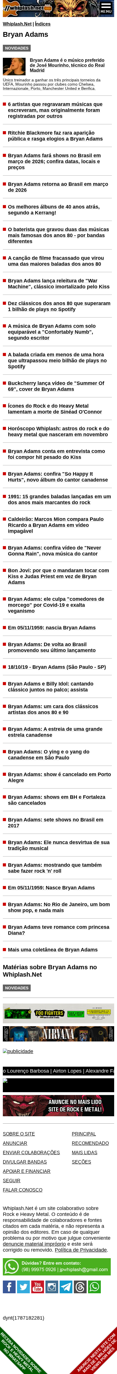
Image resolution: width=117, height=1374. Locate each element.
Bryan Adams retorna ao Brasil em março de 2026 (58, 187)
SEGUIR (11, 1180)
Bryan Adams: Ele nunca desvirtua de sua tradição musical (59, 845)
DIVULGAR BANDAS (25, 1161)
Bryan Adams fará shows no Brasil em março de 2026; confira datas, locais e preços (54, 161)
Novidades (16, 48)
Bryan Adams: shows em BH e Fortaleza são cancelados (56, 800)
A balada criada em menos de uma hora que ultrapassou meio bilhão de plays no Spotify (57, 360)
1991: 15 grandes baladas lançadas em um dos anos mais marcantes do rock (59, 499)
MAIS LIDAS (84, 1152)
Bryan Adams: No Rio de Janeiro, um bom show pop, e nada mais (59, 907)
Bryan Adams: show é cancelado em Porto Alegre (59, 777)
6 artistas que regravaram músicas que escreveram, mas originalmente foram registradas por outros (55, 110)
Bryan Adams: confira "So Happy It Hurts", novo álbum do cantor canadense (58, 477)
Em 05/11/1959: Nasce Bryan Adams (51, 888)
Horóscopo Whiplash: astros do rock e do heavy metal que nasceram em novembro (58, 431)
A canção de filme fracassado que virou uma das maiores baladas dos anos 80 (56, 261)
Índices (43, 23)
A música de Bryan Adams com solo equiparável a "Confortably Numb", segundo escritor (52, 332)
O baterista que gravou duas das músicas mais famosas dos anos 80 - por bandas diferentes (58, 235)
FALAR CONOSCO (22, 1189)
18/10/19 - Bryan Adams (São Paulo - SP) (57, 667)
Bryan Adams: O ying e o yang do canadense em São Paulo (48, 755)
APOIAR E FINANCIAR (27, 1171)
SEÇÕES (81, 1161)
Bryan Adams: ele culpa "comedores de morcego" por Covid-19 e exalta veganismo (56, 605)
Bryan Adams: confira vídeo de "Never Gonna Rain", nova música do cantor (54, 551)
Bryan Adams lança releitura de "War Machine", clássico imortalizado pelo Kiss (59, 283)
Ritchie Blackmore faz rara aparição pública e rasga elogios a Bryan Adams (55, 136)
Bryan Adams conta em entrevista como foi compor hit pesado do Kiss (56, 454)
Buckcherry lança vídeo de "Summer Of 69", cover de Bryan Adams (56, 386)
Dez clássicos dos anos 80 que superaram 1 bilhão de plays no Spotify (59, 306)
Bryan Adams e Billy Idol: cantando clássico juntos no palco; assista (50, 687)
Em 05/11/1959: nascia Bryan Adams (52, 627)
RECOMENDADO (90, 1143)
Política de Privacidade (81, 1250)
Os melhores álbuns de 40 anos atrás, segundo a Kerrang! (54, 210)
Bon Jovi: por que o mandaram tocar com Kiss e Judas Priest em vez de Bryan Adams (58, 576)
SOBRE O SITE (19, 1133)
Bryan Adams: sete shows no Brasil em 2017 (55, 822)
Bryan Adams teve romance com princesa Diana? (58, 930)
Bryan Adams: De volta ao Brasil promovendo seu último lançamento (52, 647)
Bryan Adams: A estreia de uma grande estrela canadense (55, 732)
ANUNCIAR (15, 1143)
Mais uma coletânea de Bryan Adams (53, 950)
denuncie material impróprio (34, 1244)
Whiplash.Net (17, 23)
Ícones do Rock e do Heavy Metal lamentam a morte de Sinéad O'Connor (55, 409)
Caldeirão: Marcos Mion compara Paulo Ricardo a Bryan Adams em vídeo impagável (56, 525)
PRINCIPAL (84, 1133)
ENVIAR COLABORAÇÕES (31, 1152)
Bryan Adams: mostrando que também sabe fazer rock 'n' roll (55, 868)
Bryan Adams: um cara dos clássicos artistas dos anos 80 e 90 (53, 709)
